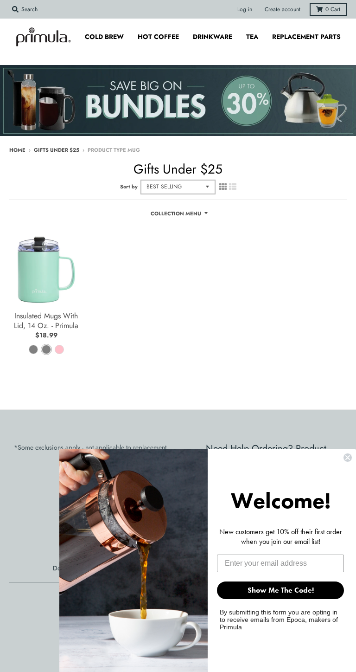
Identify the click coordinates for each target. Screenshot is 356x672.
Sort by (129, 186)
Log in (244, 9)
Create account (282, 9)
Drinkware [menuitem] (212, 36)
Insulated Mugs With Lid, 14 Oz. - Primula (46, 320)
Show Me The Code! (281, 590)
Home (17, 150)
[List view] (232, 187)
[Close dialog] (347, 457)
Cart (332, 9)
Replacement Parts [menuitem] (306, 36)
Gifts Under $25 (56, 150)
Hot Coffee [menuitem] (158, 36)
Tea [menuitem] (252, 36)
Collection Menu (176, 213)
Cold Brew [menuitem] (104, 36)
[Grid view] (223, 187)
